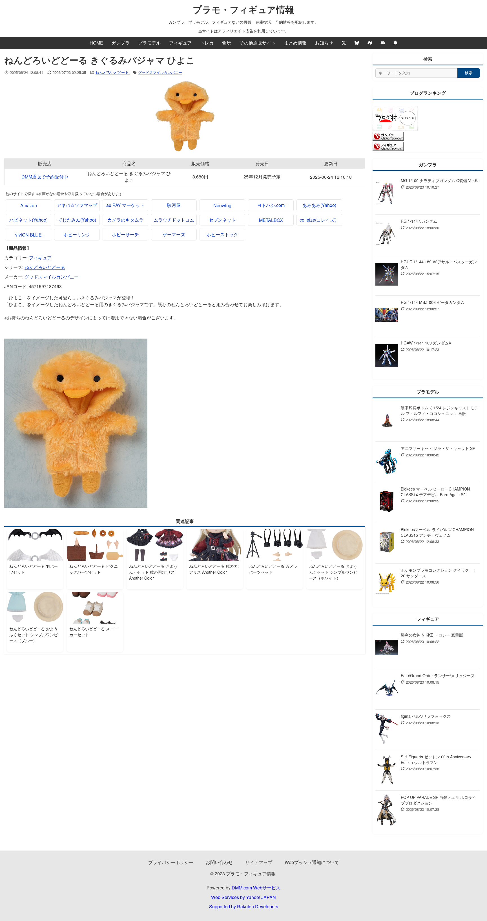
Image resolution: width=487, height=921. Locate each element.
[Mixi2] (369, 43)
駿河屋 (174, 205)
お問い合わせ (219, 862)
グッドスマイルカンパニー (160, 72)
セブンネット (222, 220)
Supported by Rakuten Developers (243, 906)
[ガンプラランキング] (388, 139)
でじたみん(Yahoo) (77, 220)
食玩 (226, 42)
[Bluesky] (356, 43)
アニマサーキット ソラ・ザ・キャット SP (438, 448)
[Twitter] (343, 43)
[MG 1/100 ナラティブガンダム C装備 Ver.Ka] (386, 194)
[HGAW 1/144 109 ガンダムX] (386, 356)
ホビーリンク (76, 234)
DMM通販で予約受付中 (44, 176)
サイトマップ (258, 862)
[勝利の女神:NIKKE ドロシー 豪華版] (386, 648)
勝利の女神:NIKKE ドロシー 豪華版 (432, 635)
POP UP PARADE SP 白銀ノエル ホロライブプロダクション (438, 800)
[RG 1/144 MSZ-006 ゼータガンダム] (386, 316)
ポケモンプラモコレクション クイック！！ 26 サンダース (439, 572)
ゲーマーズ (174, 234)
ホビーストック (222, 234)
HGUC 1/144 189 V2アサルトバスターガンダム (439, 264)
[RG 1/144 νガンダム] (386, 234)
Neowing (222, 205)
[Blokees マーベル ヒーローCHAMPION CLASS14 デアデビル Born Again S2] (386, 502)
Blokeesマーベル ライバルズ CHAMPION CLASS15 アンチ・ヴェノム (437, 532)
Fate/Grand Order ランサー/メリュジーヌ (438, 675)
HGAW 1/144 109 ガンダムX (426, 343)
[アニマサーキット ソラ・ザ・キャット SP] (386, 462)
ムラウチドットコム (174, 220)
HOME (96, 42)
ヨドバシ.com (271, 205)
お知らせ (324, 42)
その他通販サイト (258, 42)
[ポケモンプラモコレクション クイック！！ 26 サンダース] (386, 583)
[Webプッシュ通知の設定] (395, 43)
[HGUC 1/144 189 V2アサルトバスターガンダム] (386, 275)
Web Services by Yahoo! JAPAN (243, 897)
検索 (469, 72)
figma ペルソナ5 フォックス (426, 716)
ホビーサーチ (125, 234)
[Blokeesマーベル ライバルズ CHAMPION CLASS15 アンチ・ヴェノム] (386, 543)
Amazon (28, 205)
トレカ (207, 42)
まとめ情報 (295, 42)
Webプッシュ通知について (312, 862)
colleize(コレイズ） (319, 220)
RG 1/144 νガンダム (419, 221)
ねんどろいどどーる (113, 72)
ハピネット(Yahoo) (28, 220)
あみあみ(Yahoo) (319, 205)
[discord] (382, 43)
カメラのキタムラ (125, 220)
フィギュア (180, 42)
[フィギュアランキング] (388, 149)
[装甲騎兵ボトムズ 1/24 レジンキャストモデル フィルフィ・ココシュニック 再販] (386, 421)
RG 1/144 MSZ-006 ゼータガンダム (432, 302)
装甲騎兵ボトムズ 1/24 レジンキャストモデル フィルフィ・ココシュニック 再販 (439, 410)
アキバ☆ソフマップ (77, 205)
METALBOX (271, 220)
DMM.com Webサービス (256, 887)
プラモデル (149, 42)
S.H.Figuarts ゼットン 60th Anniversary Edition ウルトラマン (436, 759)
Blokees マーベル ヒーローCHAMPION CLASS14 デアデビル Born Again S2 (435, 491)
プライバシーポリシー (170, 862)
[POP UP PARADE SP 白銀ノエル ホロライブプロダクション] (386, 811)
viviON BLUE (28, 234)
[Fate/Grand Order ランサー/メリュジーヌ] (386, 689)
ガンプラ (121, 42)
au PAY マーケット (125, 205)
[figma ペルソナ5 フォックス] (386, 730)
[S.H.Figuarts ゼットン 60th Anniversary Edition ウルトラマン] (386, 770)
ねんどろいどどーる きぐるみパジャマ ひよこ (129, 176)
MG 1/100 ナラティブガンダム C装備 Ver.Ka (440, 180)
